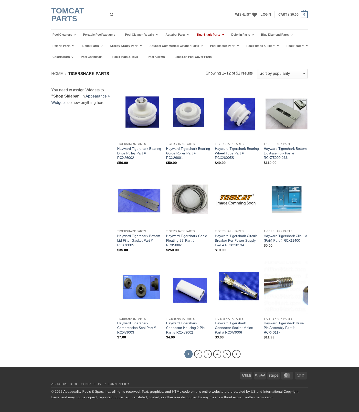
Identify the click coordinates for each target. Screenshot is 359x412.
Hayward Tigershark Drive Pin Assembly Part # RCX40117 (284, 327)
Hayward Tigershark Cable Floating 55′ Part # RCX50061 (186, 240)
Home (57, 74)
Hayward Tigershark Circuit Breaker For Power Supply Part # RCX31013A (236, 240)
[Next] (236, 354)
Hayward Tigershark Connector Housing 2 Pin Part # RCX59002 (185, 327)
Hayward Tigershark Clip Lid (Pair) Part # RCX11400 (285, 238)
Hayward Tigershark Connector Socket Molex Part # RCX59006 (234, 327)
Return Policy (116, 384)
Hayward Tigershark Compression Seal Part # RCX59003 (136, 327)
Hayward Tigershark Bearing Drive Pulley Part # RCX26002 (139, 153)
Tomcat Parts (67, 14)
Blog (74, 384)
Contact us (91, 384)
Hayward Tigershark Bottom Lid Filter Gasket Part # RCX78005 (138, 240)
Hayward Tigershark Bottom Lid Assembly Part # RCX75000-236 (285, 153)
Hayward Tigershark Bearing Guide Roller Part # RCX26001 (188, 153)
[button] (266, 15)
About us (59, 384)
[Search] (112, 14)
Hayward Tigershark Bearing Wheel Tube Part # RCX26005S (237, 153)
